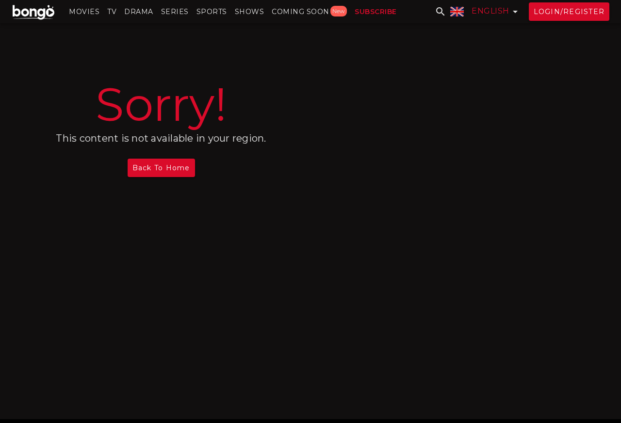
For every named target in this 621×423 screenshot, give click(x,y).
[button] (84, 11)
